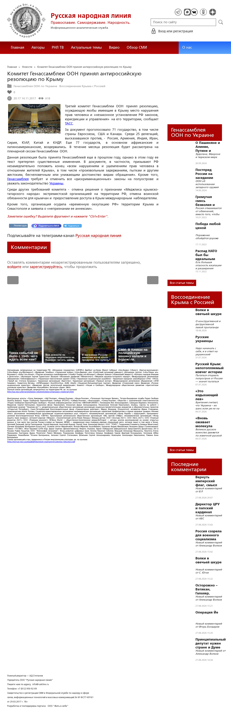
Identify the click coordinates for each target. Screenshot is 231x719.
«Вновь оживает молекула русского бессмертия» (206, 422)
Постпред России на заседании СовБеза (204, 174)
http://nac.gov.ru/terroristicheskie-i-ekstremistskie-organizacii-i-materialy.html (40, 392)
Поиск (221, 22)
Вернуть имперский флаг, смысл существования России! (208, 481)
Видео (114, 47)
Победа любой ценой (208, 226)
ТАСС (69, 123)
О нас (187, 47)
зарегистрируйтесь (46, 267)
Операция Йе (206, 612)
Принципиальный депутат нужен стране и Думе (210, 643)
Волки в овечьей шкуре (208, 312)
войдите (14, 267)
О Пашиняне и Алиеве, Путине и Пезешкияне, (207, 147)
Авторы (38, 47)
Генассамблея (18, 179)
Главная (17, 47)
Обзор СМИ (137, 47)
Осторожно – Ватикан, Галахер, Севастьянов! (206, 589)
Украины (56, 183)
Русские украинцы (204, 339)
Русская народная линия (98, 235)
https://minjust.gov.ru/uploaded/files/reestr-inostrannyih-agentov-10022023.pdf (41, 442)
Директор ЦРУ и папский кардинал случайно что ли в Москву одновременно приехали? (208, 508)
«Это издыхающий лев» (206, 395)
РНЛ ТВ (58, 47)
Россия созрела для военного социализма (208, 535)
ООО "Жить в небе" (58, 706)
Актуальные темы (86, 47)
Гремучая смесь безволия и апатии (205, 201)
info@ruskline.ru (40, 684)
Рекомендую (20, 225)
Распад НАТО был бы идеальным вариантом (206, 255)
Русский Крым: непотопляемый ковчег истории (209, 368)
